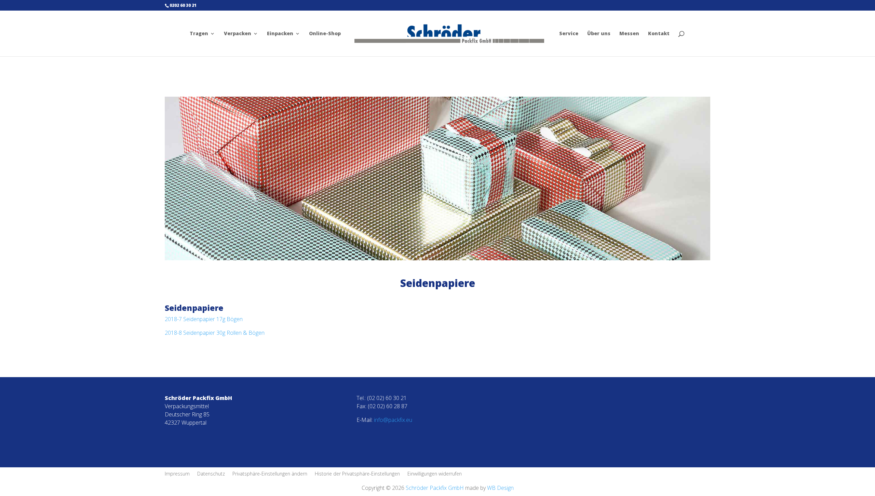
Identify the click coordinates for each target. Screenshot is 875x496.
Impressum (177, 474)
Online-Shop (325, 34)
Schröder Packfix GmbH (434, 488)
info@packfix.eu (393, 420)
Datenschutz (211, 474)
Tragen (199, 34)
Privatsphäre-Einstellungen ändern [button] (269, 474)
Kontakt (659, 34)
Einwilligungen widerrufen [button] (434, 474)
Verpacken (237, 34)
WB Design (500, 488)
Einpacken (280, 34)
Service (568, 34)
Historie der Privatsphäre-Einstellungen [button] (357, 474)
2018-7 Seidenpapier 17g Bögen (204, 319)
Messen (629, 34)
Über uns (598, 34)
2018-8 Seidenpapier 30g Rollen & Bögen (215, 332)
